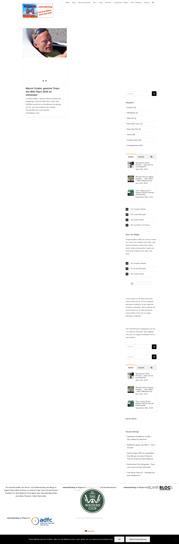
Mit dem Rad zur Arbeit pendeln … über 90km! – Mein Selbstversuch (144, 179)
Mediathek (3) (132, 113)
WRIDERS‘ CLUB (93, 487)
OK (119, 539)
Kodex (76, 490)
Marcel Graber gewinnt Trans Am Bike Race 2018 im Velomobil (42, 91)
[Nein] (176, 539)
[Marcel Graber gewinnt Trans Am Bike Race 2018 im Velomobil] (45, 42)
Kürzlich (141, 157)
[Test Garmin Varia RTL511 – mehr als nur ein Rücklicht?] (131, 163)
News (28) (131, 135)
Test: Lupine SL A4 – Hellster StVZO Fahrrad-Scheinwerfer (145, 192)
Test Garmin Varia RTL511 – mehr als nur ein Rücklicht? (144, 165)
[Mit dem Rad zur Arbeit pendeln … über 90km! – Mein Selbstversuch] (131, 177)
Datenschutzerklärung (94, 518)
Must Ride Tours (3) (134, 124)
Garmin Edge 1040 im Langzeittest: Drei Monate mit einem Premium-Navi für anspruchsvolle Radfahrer (140, 456)
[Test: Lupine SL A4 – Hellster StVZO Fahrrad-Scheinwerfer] (131, 191)
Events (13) (131, 107)
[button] (153, 2)
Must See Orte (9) (134, 129)
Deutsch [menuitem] (91, 531)
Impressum (80, 518)
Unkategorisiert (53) (134, 145)
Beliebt (130, 157)
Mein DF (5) (131, 118)
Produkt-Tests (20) (134, 140)
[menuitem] (147, 2)
